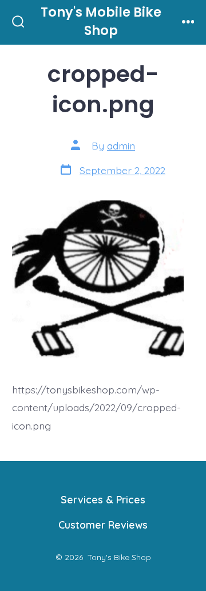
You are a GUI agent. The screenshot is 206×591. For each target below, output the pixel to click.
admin (121, 145)
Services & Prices (103, 499)
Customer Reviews (103, 524)
